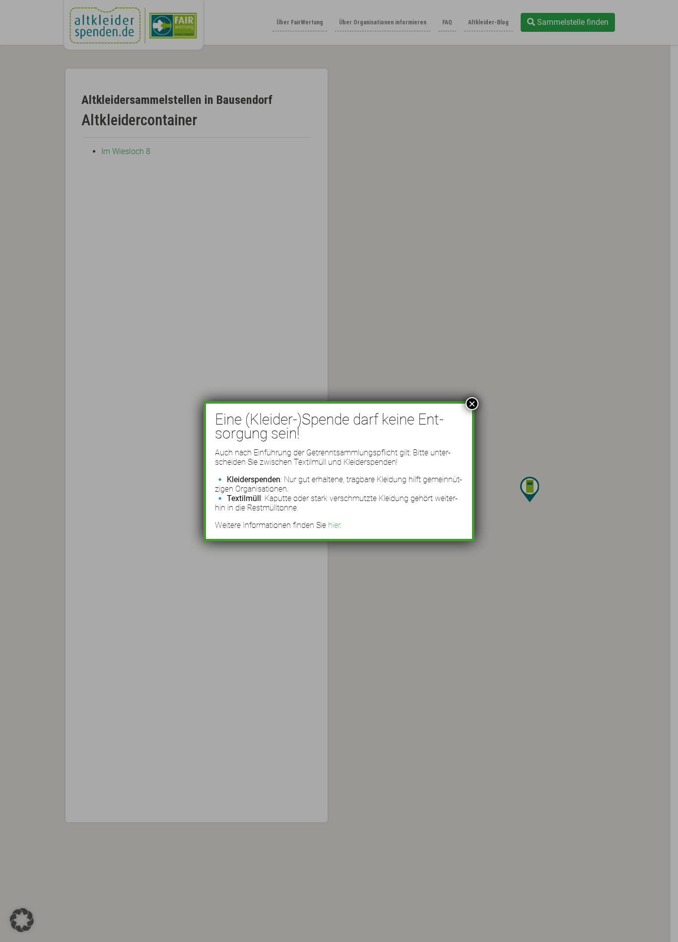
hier (334, 525)
